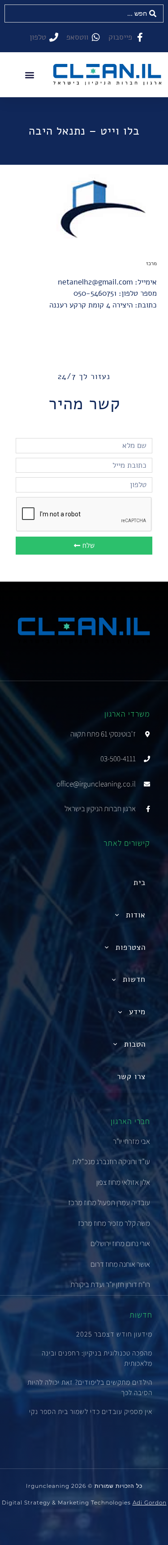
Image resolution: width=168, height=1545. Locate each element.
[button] (29, 74)
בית (140, 882)
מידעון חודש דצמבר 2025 (114, 1334)
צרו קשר (131, 1076)
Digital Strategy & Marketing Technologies (84, 1502)
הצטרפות (131, 947)
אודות (136, 915)
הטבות (135, 1044)
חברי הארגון (130, 1121)
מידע (137, 1012)
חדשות (134, 979)
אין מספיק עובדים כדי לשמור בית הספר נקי (90, 1411)
